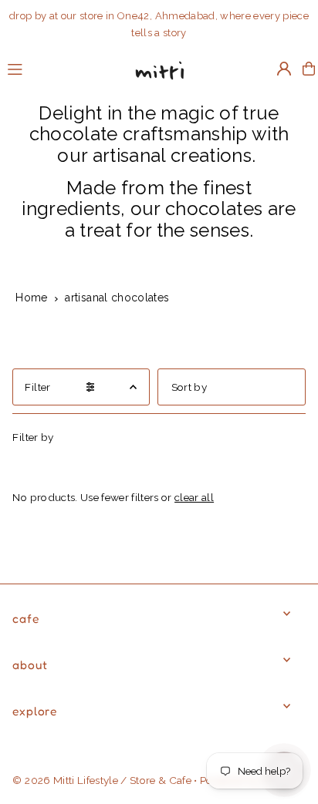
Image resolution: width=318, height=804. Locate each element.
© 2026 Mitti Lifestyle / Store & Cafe (101, 780)
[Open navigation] (60, 67)
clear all (194, 497)
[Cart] (309, 69)
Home (31, 297)
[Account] (284, 69)
